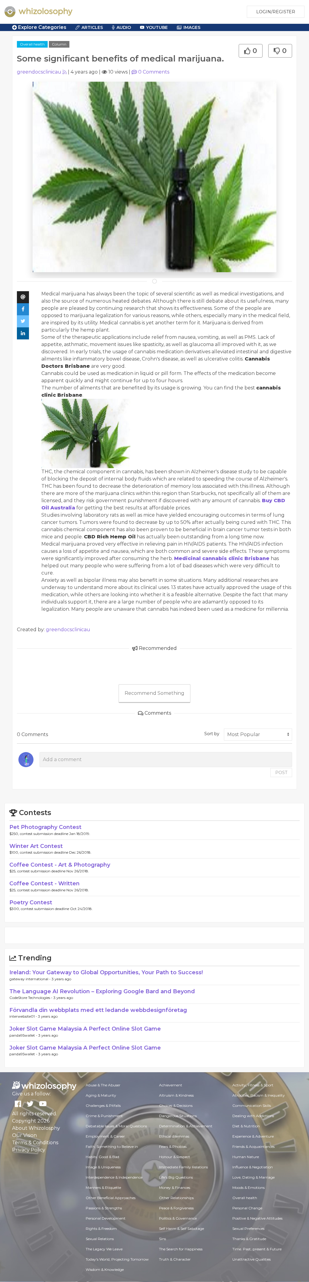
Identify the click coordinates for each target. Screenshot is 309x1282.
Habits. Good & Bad (102, 1156)
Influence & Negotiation (252, 1167)
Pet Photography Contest (45, 827)
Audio (123, 27)
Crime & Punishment (104, 1115)
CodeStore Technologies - (31, 997)
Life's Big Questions (176, 1177)
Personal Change (247, 1208)
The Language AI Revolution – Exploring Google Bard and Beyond (102, 991)
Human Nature (245, 1156)
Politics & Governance (178, 1218)
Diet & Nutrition (246, 1126)
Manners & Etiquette (103, 1187)
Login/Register (275, 11)
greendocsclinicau (39, 72)
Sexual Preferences (248, 1228)
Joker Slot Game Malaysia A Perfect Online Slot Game (85, 1028)
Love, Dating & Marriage (253, 1177)
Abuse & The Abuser (103, 1085)
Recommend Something (154, 693)
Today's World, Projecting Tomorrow (117, 1259)
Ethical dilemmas (174, 1136)
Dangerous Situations (178, 1115)
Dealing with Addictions (253, 1115)
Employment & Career (105, 1136)
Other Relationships (176, 1197)
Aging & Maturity (101, 1095)
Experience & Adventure (253, 1136)
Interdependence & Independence (114, 1177)
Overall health (32, 44)
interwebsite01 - (23, 1016)
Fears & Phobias (172, 1146)
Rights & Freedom (101, 1228)
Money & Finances (174, 1187)
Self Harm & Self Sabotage (181, 1228)
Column (59, 44)
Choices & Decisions (176, 1105)
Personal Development (106, 1218)
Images (191, 27)
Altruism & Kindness (176, 1095)
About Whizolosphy (36, 1128)
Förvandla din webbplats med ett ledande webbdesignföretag (98, 1010)
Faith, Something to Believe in (112, 1146)
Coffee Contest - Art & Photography (59, 864)
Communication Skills (251, 1105)
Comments (153, 72)
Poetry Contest (30, 902)
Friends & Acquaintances (253, 1146)
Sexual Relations (100, 1238)
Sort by (211, 733)
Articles (92, 27)
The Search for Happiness (180, 1249)
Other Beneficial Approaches (110, 1197)
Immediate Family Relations (183, 1167)
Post (281, 772)
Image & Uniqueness (103, 1167)
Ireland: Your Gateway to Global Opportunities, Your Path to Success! (106, 972)
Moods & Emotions (248, 1187)
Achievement (170, 1085)
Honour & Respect (174, 1156)
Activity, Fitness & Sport (252, 1085)
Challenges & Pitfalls (103, 1105)
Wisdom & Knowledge (105, 1269)
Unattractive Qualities (251, 1259)
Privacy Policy (28, 1150)
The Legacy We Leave (104, 1249)
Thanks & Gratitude (249, 1238)
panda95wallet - (23, 1035)
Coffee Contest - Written (44, 883)
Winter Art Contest (36, 846)
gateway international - (30, 979)
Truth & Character (175, 1259)
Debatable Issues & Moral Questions (116, 1126)
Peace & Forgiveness (176, 1208)
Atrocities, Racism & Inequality (258, 1095)
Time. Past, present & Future (257, 1249)
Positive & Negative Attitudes (257, 1218)
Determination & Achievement (185, 1126)
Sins (162, 1238)
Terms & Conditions (35, 1142)
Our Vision (24, 1135)
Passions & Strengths (104, 1208)
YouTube (157, 27)
